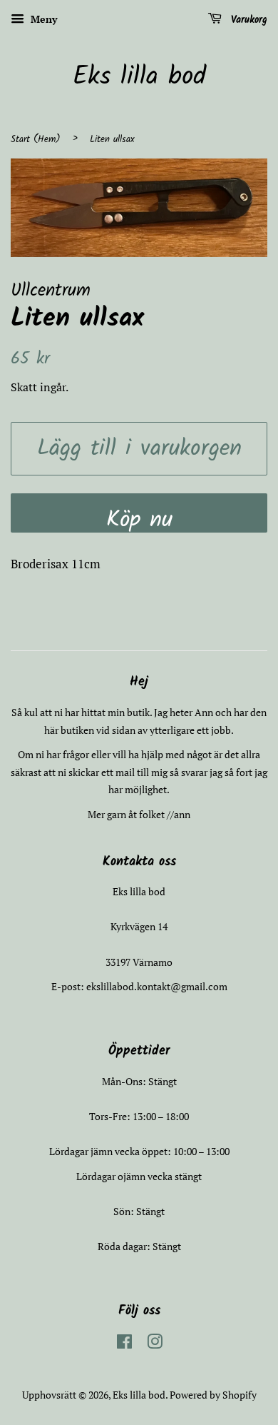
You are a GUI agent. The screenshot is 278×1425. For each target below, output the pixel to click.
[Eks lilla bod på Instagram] (155, 1344)
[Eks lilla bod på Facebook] (124, 1344)
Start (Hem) (36, 139)
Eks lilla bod (139, 77)
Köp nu (139, 517)
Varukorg (247, 20)
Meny (42, 19)
